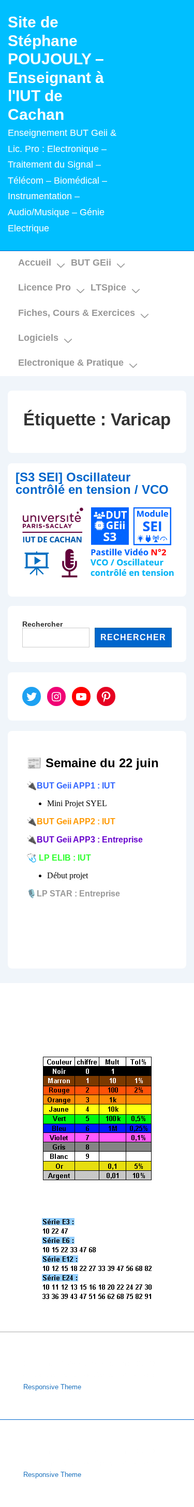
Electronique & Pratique (71, 362)
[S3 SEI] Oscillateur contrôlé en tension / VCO (92, 483)
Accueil (34, 262)
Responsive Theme (52, 1387)
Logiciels (38, 338)
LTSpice (108, 287)
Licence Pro (44, 287)
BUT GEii (91, 262)
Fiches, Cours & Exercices (76, 313)
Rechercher (42, 624)
